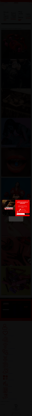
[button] (28, 201)
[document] (16, 208)
